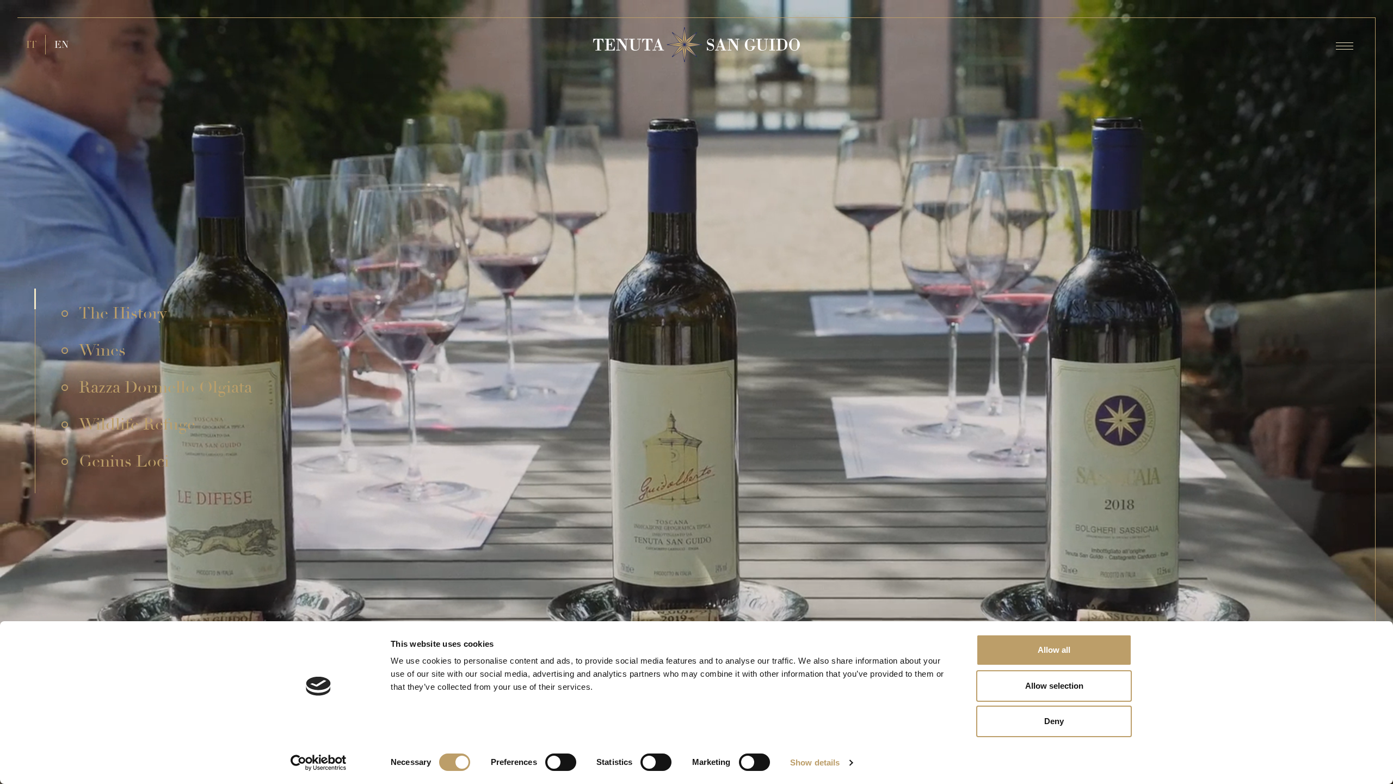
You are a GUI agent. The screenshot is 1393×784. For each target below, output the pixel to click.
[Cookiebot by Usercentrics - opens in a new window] (318, 763)
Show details (815, 762)
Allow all (1054, 649)
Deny (1054, 721)
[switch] (560, 762)
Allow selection (1054, 685)
